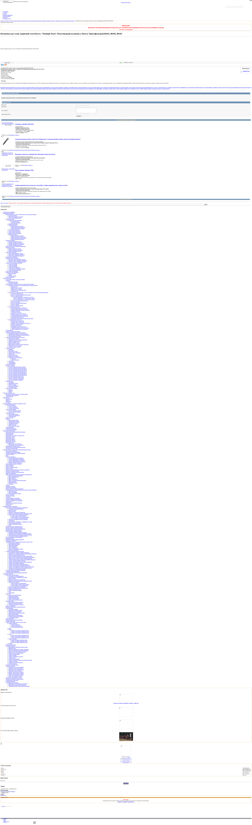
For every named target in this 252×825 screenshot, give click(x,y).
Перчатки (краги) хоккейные (12, 258)
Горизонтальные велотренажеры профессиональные (20, 534)
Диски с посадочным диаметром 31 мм (20, 636)
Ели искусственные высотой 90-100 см (17, 368)
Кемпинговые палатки (14, 420)
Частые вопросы (6, 16)
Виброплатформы (10, 618)
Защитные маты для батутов (17, 320)
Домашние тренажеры (8, 573)
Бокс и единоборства (10, 605)
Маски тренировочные (11, 473)
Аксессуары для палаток (14, 426)
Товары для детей (9, 20)
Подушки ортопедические (12, 448)
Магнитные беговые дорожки (15, 603)
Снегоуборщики (9, 396)
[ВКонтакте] (1, 64)
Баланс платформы (13, 492)
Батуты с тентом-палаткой (17, 305)
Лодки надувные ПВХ (11, 409)
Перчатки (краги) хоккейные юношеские (18, 260)
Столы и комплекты (13, 407)
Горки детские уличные (14, 338)
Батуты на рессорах (15, 301)
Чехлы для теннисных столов (15, 676)
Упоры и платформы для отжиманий (14, 500)
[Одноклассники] (4, 64)
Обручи (7, 485)
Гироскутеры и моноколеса (15, 352)
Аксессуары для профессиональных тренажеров (17, 507)
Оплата (4, 14)
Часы (10, 525)
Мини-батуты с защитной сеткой (18, 290)
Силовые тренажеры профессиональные (15, 551)
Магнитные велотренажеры (15, 611)
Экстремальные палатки (14, 422)
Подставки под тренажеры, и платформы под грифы (20, 521)
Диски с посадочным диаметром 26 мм (20, 635)
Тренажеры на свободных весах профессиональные (20, 567)
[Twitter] (3, 64)
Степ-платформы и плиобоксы (13, 498)
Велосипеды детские (13, 351)
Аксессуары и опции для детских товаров (15, 279)
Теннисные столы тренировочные (16, 669)
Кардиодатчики (12, 511)
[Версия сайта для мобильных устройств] (34, 822)
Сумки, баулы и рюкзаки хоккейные (14, 262)
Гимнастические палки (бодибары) (14, 463)
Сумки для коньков (13, 265)
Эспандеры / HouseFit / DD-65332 (24, 124)
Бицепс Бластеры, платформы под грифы (18, 577)
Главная (2, 20)
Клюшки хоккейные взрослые (15, 245)
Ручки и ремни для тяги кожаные (18, 515)
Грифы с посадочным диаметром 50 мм (20, 632)
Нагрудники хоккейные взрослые (16, 255)
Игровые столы (9, 381)
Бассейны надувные (13, 281)
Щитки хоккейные (10, 277)
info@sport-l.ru (3, 795)
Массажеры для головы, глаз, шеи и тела (15, 435)
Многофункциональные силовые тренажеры (19, 649)
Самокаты (13, 358)
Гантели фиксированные (14, 543)
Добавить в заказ (128, 62)
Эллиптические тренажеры (12, 682)
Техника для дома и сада (8, 393)
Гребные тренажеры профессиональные (15, 539)
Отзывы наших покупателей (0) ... (11, 93)
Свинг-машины (9, 434)
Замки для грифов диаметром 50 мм (19, 642)
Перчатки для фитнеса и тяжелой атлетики (18, 588)
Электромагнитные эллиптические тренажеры (19, 686)
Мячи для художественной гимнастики (17, 480)
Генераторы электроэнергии (12, 395)
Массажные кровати (10, 439)
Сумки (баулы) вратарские (14, 231)
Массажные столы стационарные (16, 445)
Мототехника (6, 397)
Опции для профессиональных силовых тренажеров (20, 556)
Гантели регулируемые (16, 625)
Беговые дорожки (10, 601)
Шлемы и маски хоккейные (12, 272)
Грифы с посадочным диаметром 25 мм (20, 630)
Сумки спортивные (13, 266)
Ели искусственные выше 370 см (16, 376)
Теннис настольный (10, 666)
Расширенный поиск (125, 2)
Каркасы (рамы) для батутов (17, 322)
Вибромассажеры (10, 433)
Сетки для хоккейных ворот (15, 218)
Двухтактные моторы (13, 414)
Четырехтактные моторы (14, 415)
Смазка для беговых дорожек (15, 524)
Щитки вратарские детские (17, 235)
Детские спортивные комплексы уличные (15, 337)
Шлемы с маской (12, 275)
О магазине (5, 11)
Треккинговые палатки (14, 421)
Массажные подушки (11, 441)
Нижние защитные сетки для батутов (19, 314)
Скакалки (8, 497)
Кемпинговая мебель (10, 404)
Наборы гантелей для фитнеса (15, 462)
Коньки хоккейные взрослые (15, 251)
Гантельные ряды (10, 538)
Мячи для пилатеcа (13, 479)
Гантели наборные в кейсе (17, 627)
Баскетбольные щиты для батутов (18, 307)
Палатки (8, 419)
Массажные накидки (10, 440)
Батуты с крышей (15, 304)
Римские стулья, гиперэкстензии (16, 653)
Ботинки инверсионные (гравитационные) (15, 453)
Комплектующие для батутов (48, 20)
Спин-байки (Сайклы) (14, 617)
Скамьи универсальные (14, 659)
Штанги (10, 643)
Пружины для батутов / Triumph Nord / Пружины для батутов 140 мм (35, 154)
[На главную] (7, 4)
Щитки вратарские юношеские (18, 236)
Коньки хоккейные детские (15, 248)
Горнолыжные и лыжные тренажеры (14, 619)
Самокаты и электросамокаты (15, 357)
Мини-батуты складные (16, 287)
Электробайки (12, 362)
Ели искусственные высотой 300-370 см (18, 375)
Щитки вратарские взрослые (17, 239)
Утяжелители (9, 501)
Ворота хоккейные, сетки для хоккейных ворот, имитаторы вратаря (21, 214)
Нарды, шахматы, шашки (11, 388)
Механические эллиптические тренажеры (18, 683)
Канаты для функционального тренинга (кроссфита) (18, 469)
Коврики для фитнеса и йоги (12, 471)
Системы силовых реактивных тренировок (15, 570)
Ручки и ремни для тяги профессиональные (18, 514)
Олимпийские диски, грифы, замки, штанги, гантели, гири (19, 541)
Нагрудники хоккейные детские (16, 253)
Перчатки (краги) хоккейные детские (17, 259)
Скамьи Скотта (12, 657)
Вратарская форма (10, 219)
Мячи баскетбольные (13, 596)
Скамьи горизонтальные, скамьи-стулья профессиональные (22, 559)
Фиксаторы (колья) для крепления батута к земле (22, 318)
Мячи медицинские (13, 482)
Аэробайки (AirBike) (13, 609)
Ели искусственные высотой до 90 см (17, 367)
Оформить (126, 783)
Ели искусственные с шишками (16, 380)
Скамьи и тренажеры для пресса (16, 656)
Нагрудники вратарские (14, 229)
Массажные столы (10, 442)
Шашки (10, 391)
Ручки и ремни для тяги (14, 582)
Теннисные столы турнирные (15, 670)
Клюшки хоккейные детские (15, 241)
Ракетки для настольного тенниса (16, 674)
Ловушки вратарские (16, 222)
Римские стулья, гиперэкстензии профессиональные (20, 558)
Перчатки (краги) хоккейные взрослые (17, 261)
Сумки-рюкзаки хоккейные (15, 270)
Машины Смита (12, 648)
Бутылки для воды (10, 454)
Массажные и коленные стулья (13, 446)
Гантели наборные (13, 623)
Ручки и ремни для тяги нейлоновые (19, 518)
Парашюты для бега (10, 486)
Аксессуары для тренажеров (12, 575)
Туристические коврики (11, 429)
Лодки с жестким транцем (14, 411)
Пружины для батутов (16, 325)
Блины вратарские (15, 221)
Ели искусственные (10, 365)
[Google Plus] (5, 64)
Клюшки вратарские (13, 223)
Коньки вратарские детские (17, 226)
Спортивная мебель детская (15, 336)
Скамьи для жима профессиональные (17, 560)
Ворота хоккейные (13, 215)
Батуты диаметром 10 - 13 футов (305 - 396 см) (24, 298)
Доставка (5, 12)
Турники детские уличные (14, 346)
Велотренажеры (9, 608)
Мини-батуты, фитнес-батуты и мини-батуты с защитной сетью (23, 285)
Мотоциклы (8, 401)
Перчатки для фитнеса (11, 487)
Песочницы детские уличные (15, 345)
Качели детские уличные (14, 343)
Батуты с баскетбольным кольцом (18, 303)
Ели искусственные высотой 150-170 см (18, 370)
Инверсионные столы (11, 644)
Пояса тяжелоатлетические (15, 523)
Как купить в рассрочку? (24, 150)
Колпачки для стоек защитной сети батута (65, 20)
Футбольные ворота (10, 681)
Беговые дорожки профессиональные (14, 527)
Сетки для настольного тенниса (16, 675)
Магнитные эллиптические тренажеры (17, 685)
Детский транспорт (10, 348)
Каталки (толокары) (13, 355)
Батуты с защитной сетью (17, 296)
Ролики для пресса (10, 494)
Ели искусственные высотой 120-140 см (18, 369)
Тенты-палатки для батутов (17, 317)
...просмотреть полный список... (126, 199)
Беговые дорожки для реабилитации (14, 526)
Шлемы (10, 274)
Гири (10, 628)
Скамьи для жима (12, 655)
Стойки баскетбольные (14, 598)
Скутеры (8, 402)
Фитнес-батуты (14, 291)
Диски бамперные (13, 546)
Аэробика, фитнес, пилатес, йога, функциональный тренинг (17, 449)
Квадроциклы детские (14, 356)
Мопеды (8, 400)
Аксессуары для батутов (14, 306)
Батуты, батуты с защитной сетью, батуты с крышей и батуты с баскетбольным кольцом (28, 292)
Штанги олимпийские (14, 550)
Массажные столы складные (15, 443)
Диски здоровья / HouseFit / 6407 (24, 170)
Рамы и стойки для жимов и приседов (17, 651)
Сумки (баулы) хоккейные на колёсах (17, 268)
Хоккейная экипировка (8, 213)
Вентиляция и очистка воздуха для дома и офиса (17, 394)
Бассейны (8, 280)
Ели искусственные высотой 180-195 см (18, 371)
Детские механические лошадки (13, 331)
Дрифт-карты (12, 354)
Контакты (5, 17)
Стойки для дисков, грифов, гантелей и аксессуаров (20, 660)
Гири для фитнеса (10, 465)
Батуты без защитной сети (17, 293)
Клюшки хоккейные (10, 240)
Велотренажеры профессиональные (14, 531)
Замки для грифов (13, 638)
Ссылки (4, 820)
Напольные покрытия (11, 540)
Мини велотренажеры (14, 614)
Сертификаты (5, 818)
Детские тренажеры (10, 364)
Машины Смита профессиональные (17, 554)
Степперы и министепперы (12, 664)
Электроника (12, 520)
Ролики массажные (10, 495)
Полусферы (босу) (13, 491)
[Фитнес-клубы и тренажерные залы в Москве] (126, 755)
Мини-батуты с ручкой (16, 288)
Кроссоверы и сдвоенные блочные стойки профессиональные (22, 553)
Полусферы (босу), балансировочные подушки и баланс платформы (21, 489)
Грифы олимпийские (13, 545)
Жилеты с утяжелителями (12, 467)
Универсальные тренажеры (12, 680)
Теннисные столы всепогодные (16, 668)
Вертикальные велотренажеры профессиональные (20, 533)
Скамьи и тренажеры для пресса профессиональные (20, 562)
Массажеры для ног (10, 436)
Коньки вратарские (13, 225)
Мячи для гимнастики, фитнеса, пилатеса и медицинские (19, 474)
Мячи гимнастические (14, 476)
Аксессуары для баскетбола (15, 595)
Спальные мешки (10, 427)
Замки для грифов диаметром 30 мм (19, 641)
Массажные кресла (10, 437)
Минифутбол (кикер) (13, 383)
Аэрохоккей (11, 382)
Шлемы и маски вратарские (15, 233)
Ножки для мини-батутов (17, 324)
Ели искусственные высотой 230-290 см (18, 374)
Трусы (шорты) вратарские (15, 232)
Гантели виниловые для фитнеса (16, 458)
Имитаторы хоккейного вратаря (16, 216)
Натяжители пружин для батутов (18, 313)
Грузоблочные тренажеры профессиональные (19, 552)
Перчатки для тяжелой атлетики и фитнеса (18, 519)
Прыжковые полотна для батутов (18, 326)
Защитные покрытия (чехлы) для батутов (20, 310)
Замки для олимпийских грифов (16, 549)
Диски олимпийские (13, 547)
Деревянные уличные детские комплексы (18, 339)
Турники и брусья (13, 663)
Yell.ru (128, 756)
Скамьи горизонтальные (14, 654)
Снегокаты (11, 361)
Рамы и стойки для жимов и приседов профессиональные (22, 557)
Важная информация (7, 15)
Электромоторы (12, 416)
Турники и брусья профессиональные (17, 569)
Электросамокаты (15, 359)
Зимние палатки (12, 424)
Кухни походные (12, 406)
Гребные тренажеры (10, 621)
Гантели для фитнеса (10, 456)
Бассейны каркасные (13, 283)
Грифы (10, 629)
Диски (10, 634)
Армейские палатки (13, 423)
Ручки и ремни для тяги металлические (20, 517)
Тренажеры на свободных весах (16, 662)
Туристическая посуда (11, 428)
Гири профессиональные (14, 544)
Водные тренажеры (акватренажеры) (14, 537)
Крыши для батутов (15, 311)
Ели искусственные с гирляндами (16, 377)
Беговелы (11, 349)
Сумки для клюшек (13, 264)
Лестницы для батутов (16, 312)
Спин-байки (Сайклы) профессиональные (18, 536)
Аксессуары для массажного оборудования (15, 432)
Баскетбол (8, 593)
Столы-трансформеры (13, 385)
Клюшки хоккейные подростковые (16, 244)
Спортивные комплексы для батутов (19, 316)
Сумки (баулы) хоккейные (14, 267)
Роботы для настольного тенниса (16, 672)
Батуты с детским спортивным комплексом (21, 294)
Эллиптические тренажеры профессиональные (16, 572)
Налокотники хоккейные (11, 257)
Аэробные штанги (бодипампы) (13, 452)
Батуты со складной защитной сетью (19, 300)
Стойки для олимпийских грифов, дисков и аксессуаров (21, 566)
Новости (4, 819)
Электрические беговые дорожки (16, 604)
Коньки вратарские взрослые (17, 228)
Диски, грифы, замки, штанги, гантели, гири (16, 622)
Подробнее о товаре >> (14, 135)
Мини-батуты (14, 286)
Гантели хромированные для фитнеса (17, 461)
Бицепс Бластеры (12, 510)
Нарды (10, 389)
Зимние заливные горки (14, 342)
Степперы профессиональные (12, 571)
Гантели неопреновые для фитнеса (16, 459)
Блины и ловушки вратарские (15, 220)
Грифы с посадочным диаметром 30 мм (20, 631)
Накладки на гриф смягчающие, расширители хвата (20, 513)
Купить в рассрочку (14, 150)
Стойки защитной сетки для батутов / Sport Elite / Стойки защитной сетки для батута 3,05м (41, 185)
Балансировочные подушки (15, 493)
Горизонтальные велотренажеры (16, 616)
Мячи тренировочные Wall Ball (16, 475)
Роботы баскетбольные (14, 597)
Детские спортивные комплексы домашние (15, 332)
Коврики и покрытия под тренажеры (17, 512)
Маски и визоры (12, 273)
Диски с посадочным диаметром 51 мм (20, 637)
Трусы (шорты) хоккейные (12, 271)
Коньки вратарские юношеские (18, 227)
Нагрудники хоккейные (11, 252)
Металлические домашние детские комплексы (19, 335)
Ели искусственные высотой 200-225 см (18, 372)
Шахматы (11, 390)
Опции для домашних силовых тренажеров (18, 650)
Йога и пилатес (9, 468)
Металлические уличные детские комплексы (19, 344)
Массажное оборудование (9, 430)
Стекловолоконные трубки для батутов (20, 328)
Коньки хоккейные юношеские (16, 249)
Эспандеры (8, 505)
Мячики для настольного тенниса (16, 673)
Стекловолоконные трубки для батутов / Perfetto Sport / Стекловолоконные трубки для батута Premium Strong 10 (47, 139)
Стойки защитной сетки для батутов (19, 329)
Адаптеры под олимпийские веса (16, 508)
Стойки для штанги (13, 661)
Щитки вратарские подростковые (18, 238)
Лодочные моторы (10, 413)
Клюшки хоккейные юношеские (16, 242)
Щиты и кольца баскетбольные (16, 599)
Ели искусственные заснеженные (16, 378)
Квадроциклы (9, 398)
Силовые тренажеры (10, 645)
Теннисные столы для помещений (16, 667)
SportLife (3, 806)
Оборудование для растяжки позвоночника (15, 447)
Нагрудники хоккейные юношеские (17, 254)
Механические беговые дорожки (16, 602)
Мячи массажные (12, 481)
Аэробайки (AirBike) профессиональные (18, 532)
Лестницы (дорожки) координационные (15, 472)
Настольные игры (13, 387)
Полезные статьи (7, 18)
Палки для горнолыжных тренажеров (17, 586)
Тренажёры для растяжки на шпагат (14, 677)
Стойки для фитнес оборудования (13, 499)
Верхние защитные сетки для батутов (19, 309)
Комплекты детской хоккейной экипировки (16, 246)
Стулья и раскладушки (14, 408)
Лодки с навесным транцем (15, 410)
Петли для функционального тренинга (14, 488)
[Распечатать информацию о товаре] (132, 62)
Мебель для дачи (9, 417)
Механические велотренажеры (15, 610)
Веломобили (11, 350)
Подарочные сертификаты (9, 212)
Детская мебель (9, 330)
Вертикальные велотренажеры (15, 615)
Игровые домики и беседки (15, 341)
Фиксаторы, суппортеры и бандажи (14, 502)
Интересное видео (6, 821)
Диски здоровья (9, 466)
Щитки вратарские (13, 234)
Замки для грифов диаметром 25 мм (19, 640)
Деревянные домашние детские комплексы (18, 333)
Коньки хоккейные (10, 247)
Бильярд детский (12, 384)
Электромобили (12, 363)
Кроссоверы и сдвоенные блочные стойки (18, 647)
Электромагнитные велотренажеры (17, 612)
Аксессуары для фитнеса (11, 450)
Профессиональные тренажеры (10, 506)
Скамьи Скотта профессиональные (16, 563)
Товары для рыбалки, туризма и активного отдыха (14, 403)
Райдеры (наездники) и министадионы (14, 679)
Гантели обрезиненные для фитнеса (17, 460)
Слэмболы (11, 484)
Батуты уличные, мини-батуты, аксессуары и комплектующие (27, 20)
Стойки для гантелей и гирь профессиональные (19, 565)
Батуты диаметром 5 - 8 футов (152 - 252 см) (24, 297)
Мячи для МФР (12, 478)
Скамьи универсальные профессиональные (18, 564)
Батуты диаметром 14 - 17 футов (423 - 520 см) (24, 299)
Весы (7, 455)
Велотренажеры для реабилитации (14, 530)
